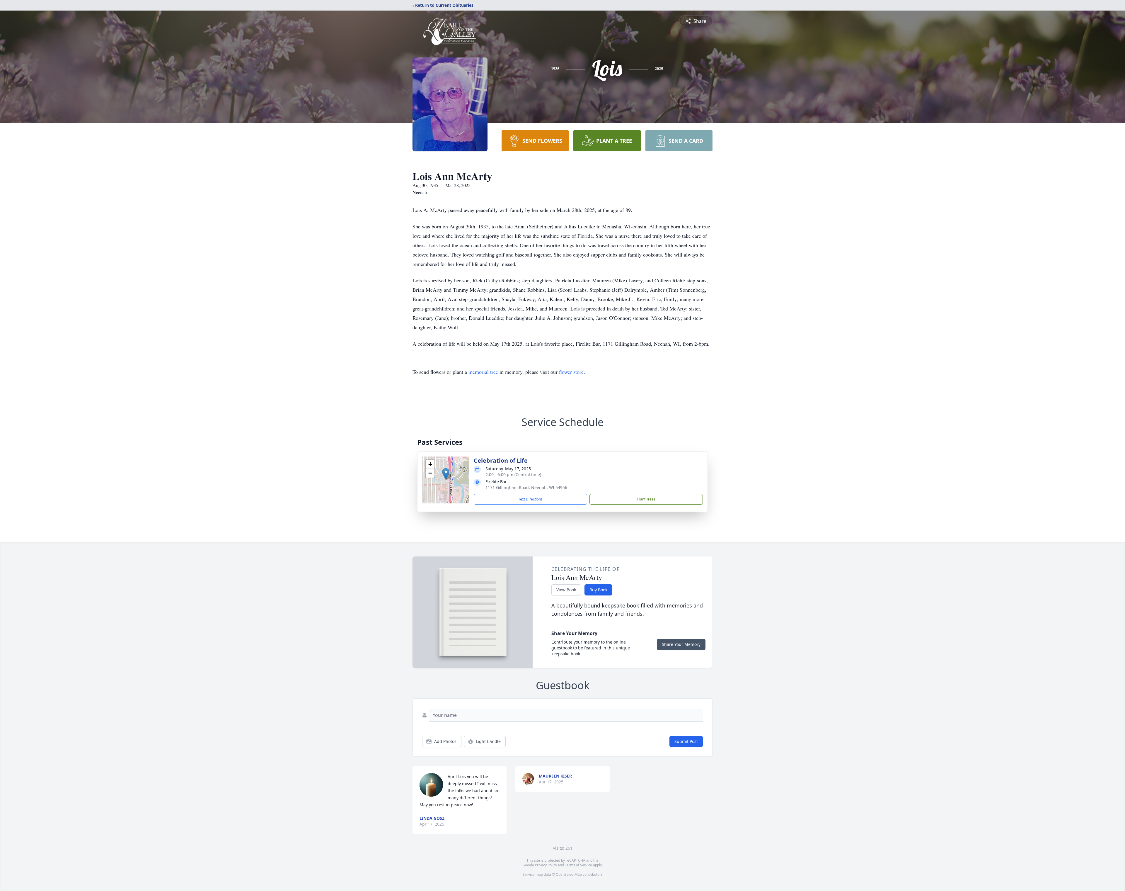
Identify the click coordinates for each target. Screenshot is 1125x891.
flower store (571, 371)
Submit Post (686, 741)
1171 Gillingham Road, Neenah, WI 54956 (526, 487)
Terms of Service (578, 865)
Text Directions (530, 499)
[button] (445, 474)
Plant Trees (646, 499)
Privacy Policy (546, 865)
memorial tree (483, 371)
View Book (566, 590)
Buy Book (598, 590)
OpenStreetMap (569, 874)
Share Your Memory (681, 644)
